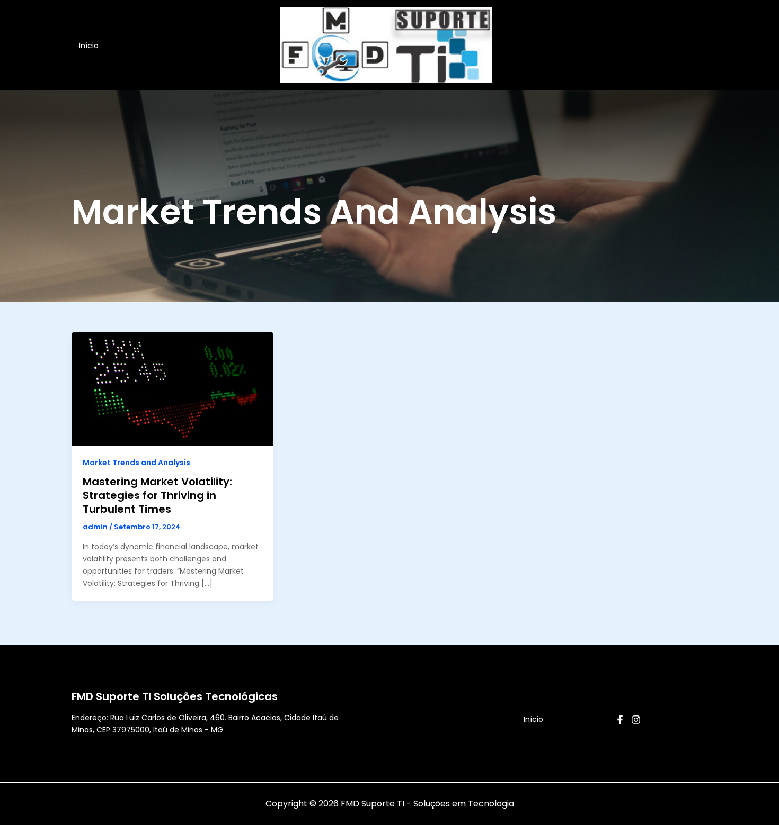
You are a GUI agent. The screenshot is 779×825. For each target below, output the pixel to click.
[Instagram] (636, 719)
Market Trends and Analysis (136, 462)
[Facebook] (620, 719)
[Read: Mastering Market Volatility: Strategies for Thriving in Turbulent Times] (172, 388)
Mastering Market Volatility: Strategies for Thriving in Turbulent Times (157, 495)
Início (89, 45)
